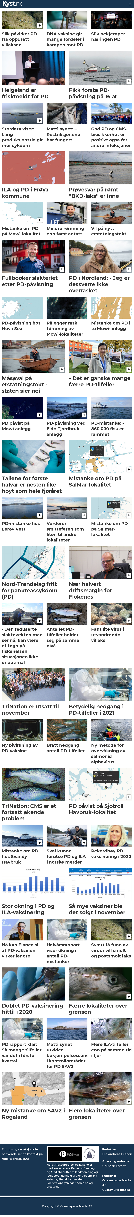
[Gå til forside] (63, 4)
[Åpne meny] (130, 4)
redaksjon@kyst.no (16, 1158)
